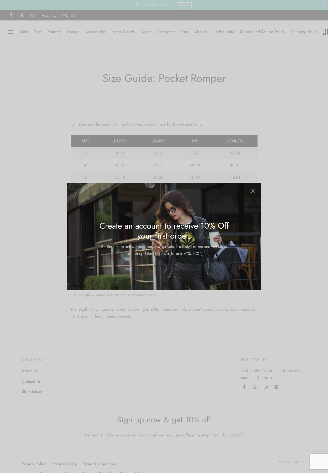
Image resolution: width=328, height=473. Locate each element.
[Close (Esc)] (253, 191)
